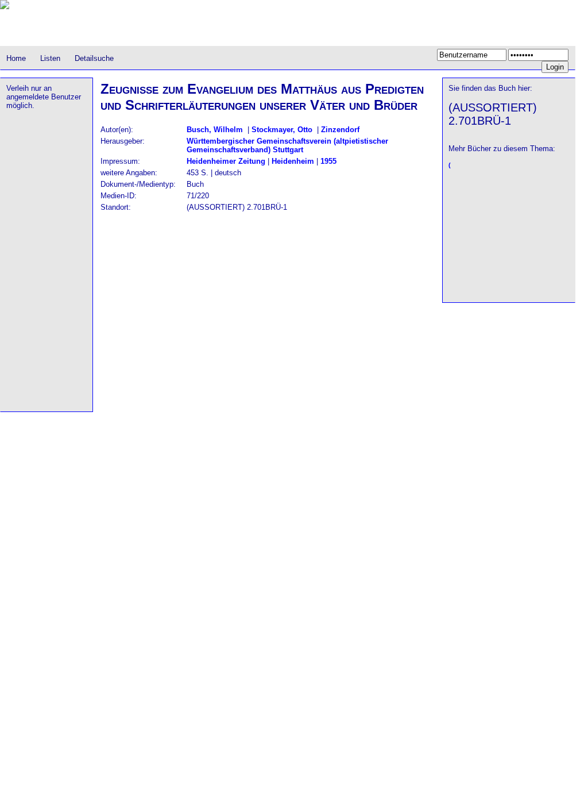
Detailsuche (94, 58)
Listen (50, 58)
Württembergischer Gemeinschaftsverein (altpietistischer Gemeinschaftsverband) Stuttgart (287, 145)
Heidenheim (293, 161)
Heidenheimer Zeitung (226, 161)
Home (16, 58)
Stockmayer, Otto (282, 129)
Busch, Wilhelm (215, 129)
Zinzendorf (340, 129)
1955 (328, 161)
